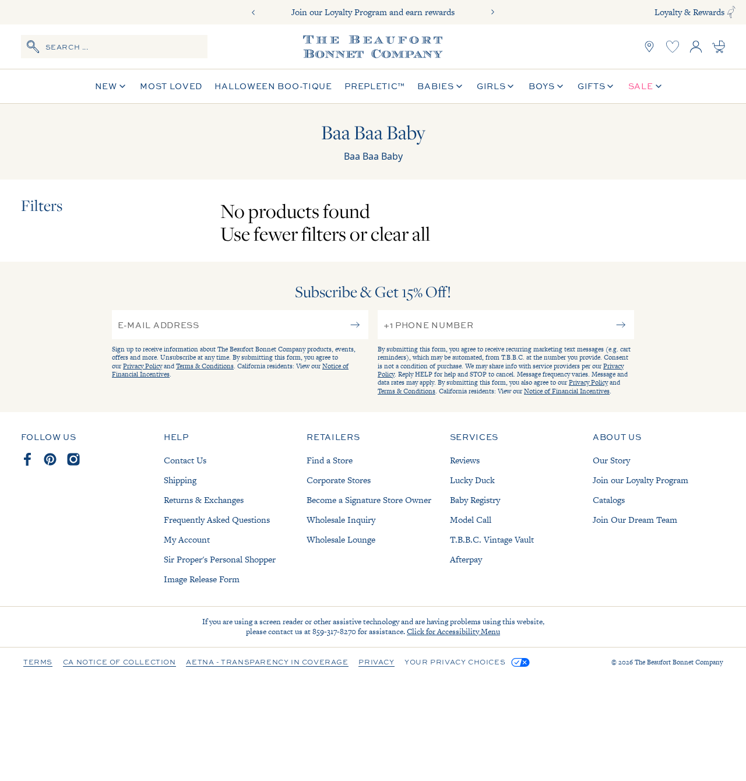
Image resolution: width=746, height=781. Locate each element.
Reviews (465, 460)
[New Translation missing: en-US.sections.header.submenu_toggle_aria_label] (122, 86)
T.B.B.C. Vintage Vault (492, 539)
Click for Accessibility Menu (453, 631)
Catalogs (609, 500)
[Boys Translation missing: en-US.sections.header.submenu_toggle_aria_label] (560, 86)
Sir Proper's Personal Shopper (220, 559)
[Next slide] (492, 12)
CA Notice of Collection (119, 663)
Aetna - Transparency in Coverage (267, 663)
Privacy (376, 663)
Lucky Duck (472, 480)
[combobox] (114, 46)
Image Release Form (202, 579)
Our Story (611, 460)
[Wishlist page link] (672, 46)
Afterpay (466, 559)
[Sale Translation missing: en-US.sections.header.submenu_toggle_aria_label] (658, 86)
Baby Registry (475, 500)
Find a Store (330, 460)
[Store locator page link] (649, 46)
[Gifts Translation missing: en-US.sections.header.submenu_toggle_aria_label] (610, 86)
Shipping (180, 480)
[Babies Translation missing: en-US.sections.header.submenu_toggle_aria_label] (459, 86)
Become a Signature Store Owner (369, 500)
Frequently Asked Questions (217, 519)
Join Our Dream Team (635, 519)
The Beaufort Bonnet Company (679, 662)
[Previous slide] (253, 12)
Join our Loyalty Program (640, 480)
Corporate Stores (339, 480)
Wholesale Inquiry (341, 519)
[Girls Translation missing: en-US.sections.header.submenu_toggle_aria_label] (510, 86)
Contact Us (185, 460)
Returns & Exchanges (204, 500)
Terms (37, 663)
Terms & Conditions (205, 366)
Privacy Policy (142, 366)
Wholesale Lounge (341, 539)
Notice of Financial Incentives (567, 391)
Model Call (470, 519)
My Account (187, 539)
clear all (400, 233)
